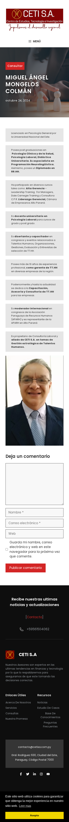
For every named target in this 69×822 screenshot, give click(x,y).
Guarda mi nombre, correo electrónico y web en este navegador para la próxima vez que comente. (35, 549)
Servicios (11, 708)
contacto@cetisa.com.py (34, 747)
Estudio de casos (48, 708)
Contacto (34, 617)
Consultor (15, 66)
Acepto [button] (34, 815)
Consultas (12, 713)
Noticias (42, 702)
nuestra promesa (17, 719)
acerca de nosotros (18, 702)
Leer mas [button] (25, 805)
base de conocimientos (50, 715)
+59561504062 (38, 629)
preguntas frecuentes (50, 724)
